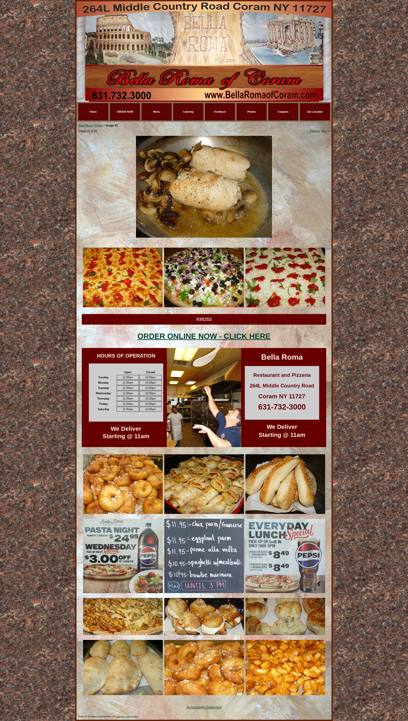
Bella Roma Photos (90, 125)
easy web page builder (127, 716)
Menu (156, 111)
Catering (188, 111)
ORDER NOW (125, 111)
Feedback (220, 111)
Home (93, 111)
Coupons (283, 111)
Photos (251, 111)
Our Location (315, 111)
